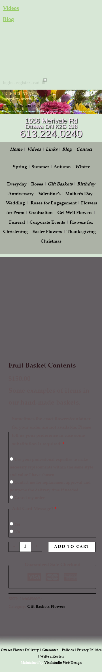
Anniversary (21, 194)
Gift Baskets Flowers (46, 607)
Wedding (15, 203)
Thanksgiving (81, 232)
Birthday (86, 184)
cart (36, 83)
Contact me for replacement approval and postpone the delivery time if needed (50, 486)
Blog (8, 19)
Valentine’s (49, 194)
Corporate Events (47, 222)
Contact (84, 149)
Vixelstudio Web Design (63, 663)
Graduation (41, 213)
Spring (20, 167)
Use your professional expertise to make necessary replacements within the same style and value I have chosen (51, 467)
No (16, 532)
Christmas (51, 241)
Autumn (62, 167)
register (23, 83)
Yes (16, 525)
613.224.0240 (51, 133)
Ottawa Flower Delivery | (21, 650)
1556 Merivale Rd (51, 120)
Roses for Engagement (53, 203)
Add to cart (72, 547)
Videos (11, 8)
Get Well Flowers (74, 213)
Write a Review (52, 656)
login (8, 83)
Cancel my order (28, 498)
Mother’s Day (79, 194)
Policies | (69, 650)
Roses (37, 184)
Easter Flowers (47, 232)
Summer (40, 167)
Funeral (17, 222)
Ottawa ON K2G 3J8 (51, 126)
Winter (82, 167)
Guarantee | (52, 650)
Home (16, 149)
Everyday (17, 184)
